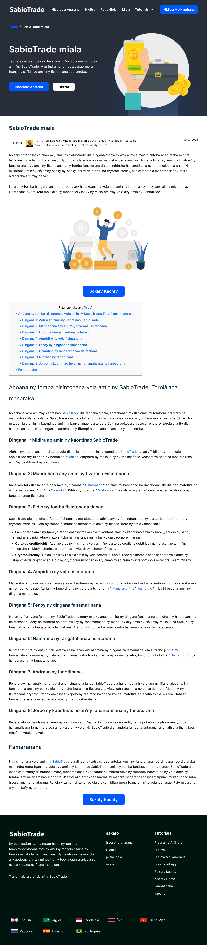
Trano (13, 27)
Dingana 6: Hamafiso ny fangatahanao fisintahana (60, 351)
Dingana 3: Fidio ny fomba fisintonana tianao (56, 332)
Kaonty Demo (164, 879)
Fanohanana (163, 886)
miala (126, 9)
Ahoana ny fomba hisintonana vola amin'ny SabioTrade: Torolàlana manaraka (76, 314)
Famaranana (27, 370)
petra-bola (108, 9)
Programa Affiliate (168, 842)
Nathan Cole (39, 143)
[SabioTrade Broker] (27, 9)
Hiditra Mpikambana (179, 9)
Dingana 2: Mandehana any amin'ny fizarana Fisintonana (64, 326)
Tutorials (142, 9)
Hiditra (90, 9)
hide (88, 307)
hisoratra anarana (66, 9)
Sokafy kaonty (103, 291)
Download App (165, 864)
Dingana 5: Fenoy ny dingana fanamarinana (54, 345)
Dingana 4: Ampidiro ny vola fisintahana (52, 338)
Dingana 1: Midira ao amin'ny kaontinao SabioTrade (60, 320)
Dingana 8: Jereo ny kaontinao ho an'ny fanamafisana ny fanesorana (73, 363)
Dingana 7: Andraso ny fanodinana (48, 357)
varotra (160, 893)
